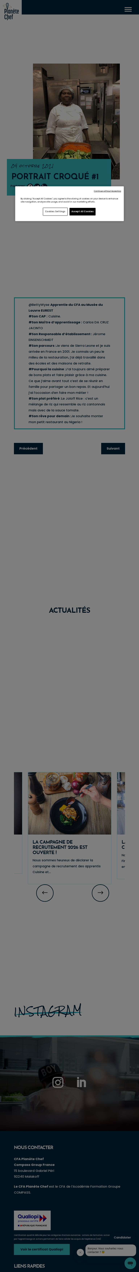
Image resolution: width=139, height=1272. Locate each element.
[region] (69, 203)
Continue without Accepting (107, 191)
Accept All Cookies (82, 211)
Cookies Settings (55, 211)
